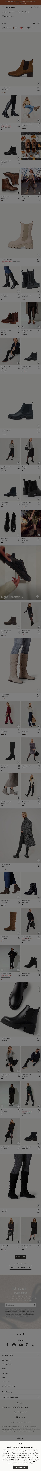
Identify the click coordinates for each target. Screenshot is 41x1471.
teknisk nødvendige (16, 1459)
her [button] (34, 1461)
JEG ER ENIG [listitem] (20, 1467)
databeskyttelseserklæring (24, 1463)
